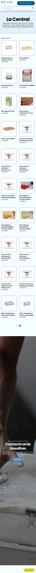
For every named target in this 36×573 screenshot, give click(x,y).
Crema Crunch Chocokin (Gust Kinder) (24, 168)
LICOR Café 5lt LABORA (27, 85)
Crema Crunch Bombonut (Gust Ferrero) (6, 168)
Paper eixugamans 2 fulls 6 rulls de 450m (8, 314)
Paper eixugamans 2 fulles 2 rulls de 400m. (26, 314)
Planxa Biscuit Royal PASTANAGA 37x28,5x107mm (7, 227)
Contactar (18, 459)
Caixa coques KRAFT (8, 138)
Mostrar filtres (5, 38)
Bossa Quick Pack (7, 85)
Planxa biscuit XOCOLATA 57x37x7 (26, 112)
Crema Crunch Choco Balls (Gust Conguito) (26, 285)
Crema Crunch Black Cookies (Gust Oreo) (26, 139)
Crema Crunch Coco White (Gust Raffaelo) (8, 196)
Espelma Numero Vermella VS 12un (7, 59)
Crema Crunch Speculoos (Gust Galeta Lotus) (6, 285)
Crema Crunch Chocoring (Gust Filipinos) (24, 256)
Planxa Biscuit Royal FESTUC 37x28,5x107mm (25, 227)
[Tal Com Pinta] (6, 3)
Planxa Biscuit (24, 58)
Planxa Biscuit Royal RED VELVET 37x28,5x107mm (25, 197)
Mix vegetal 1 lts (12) (7, 111)
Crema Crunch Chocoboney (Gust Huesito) (6, 256)
